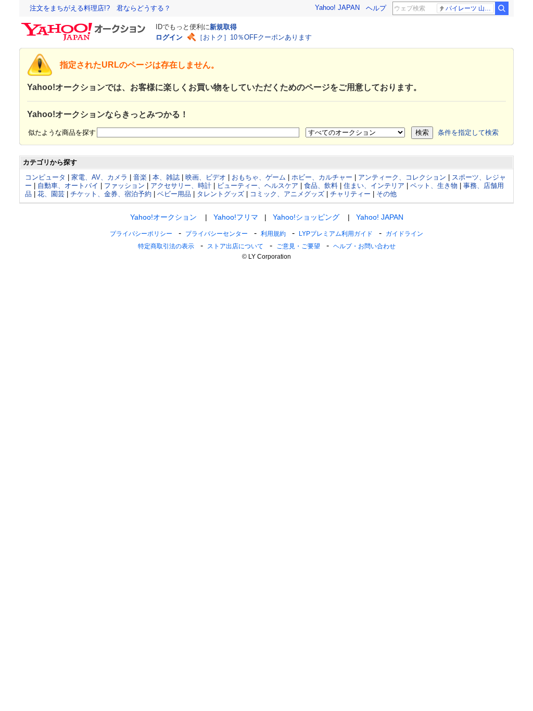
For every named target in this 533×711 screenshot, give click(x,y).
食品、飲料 (321, 185)
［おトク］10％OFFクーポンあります (254, 37)
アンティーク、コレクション (402, 177)
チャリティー (350, 194)
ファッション (124, 185)
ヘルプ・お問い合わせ (364, 246)
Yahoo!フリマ (235, 217)
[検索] (502, 8)
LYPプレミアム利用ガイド (336, 233)
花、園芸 (51, 194)
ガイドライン (404, 233)
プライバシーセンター (216, 233)
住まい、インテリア (374, 185)
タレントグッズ (220, 194)
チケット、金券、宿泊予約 (110, 194)
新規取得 (223, 27)
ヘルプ (376, 8)
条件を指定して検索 (468, 132)
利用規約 (273, 233)
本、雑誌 (166, 177)
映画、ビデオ (205, 177)
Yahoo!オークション (163, 217)
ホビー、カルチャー (321, 177)
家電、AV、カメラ (99, 177)
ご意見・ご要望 (298, 246)
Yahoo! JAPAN (337, 7)
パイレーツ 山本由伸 (470, 8)
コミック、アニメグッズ (287, 194)
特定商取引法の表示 (166, 246)
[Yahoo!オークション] (84, 25)
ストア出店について (235, 246)
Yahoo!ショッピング (306, 217)
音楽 (140, 177)
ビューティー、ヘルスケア (257, 185)
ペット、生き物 (434, 185)
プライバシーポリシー (141, 233)
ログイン (169, 37)
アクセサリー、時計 (180, 185)
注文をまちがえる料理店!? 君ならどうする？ (100, 8)
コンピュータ (45, 177)
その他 (386, 194)
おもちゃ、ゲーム (259, 177)
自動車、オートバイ (67, 185)
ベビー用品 (174, 194)
